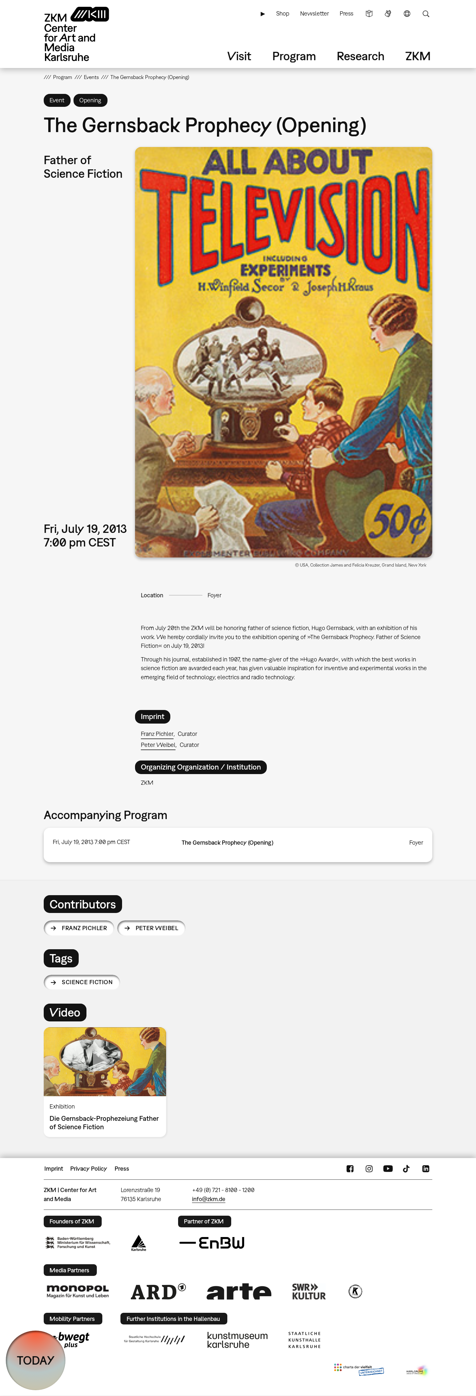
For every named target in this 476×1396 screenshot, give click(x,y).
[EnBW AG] (211, 1243)
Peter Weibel (158, 744)
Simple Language (369, 13)
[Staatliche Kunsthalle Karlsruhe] (304, 1340)
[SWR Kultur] (309, 1291)
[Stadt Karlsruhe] (139, 1243)
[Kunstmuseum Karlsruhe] (237, 1340)
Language (407, 13)
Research (361, 56)
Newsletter (314, 13)
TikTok (407, 1168)
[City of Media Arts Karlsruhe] (418, 1371)
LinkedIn (425, 1168)
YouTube (387, 1168)
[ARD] (158, 1291)
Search (425, 13)
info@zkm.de (208, 1199)
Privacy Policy (88, 1168)
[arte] (239, 1291)
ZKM (418, 56)
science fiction (87, 982)
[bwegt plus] (67, 1340)
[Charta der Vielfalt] (359, 1371)
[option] (108, 1082)
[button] (283, 352)
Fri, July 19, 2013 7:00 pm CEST (91, 842)
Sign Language (387, 13)
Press (346, 13)
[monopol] (77, 1291)
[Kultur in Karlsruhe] (355, 1291)
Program (294, 56)
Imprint (53, 1168)
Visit (239, 56)
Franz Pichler (157, 733)
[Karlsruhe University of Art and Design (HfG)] (154, 1340)
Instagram (369, 1168)
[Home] (86, 34)
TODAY (36, 1360)
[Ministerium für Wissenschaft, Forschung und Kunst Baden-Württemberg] (77, 1243)
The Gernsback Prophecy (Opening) (227, 842)
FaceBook (350, 1168)
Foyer (214, 595)
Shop (282, 13)
